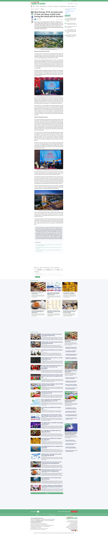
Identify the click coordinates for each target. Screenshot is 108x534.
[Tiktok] (75, 0)
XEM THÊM (47, 493)
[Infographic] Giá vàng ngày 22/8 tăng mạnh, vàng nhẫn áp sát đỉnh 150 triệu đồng (53, 311)
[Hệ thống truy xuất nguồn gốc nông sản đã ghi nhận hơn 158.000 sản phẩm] (36, 386)
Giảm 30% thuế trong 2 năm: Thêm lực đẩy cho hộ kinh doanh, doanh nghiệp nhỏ (51, 462)
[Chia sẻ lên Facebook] (32, 17)
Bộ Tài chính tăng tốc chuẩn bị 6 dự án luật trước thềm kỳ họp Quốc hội (51, 335)
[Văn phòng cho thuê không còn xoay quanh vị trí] (36, 352)
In (58, 269)
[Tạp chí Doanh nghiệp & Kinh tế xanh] (38, 4)
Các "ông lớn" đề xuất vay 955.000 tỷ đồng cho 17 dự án (71, 419)
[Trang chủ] (31, 6)
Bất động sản (68, 362)
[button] (70, 0)
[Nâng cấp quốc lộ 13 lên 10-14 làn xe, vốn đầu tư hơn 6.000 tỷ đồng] (36, 360)
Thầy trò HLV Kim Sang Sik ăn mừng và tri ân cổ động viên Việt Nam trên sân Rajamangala (52, 367)
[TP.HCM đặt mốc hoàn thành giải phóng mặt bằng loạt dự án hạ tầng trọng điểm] (71, 365)
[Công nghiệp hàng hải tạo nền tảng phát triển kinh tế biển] (36, 449)
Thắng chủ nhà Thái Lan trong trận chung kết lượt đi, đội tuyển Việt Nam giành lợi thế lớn (52, 376)
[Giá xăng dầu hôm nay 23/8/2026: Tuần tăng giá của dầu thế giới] (36, 425)
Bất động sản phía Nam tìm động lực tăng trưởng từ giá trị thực (71, 381)
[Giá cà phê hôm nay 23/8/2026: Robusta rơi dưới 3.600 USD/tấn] (36, 433)
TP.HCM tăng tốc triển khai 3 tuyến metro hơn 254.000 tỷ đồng (71, 388)
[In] (32, 22)
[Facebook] (72, 0)
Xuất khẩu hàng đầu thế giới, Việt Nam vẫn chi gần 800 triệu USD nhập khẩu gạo (37, 311)
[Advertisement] (71, 43)
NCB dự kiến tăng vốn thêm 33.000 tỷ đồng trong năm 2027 (71, 451)
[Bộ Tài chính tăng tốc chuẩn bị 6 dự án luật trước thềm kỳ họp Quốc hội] (36, 337)
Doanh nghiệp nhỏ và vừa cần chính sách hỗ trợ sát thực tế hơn (71, 408)
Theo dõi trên (58, 19)
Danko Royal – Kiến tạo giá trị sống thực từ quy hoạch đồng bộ (71, 378)
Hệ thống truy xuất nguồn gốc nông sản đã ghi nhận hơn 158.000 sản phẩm (52, 384)
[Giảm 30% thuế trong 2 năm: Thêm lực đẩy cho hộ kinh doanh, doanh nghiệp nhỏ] (36, 464)
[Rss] (77, 0)
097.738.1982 (74, 511)
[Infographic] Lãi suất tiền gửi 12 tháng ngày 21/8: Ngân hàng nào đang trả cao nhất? (53, 293)
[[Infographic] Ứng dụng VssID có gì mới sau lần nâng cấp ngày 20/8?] (36, 456)
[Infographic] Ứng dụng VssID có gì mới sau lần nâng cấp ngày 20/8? (51, 454)
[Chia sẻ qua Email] (32, 19)
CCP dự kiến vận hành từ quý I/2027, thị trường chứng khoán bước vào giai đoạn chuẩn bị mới (71, 447)
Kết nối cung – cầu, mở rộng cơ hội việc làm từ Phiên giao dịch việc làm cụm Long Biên (69, 311)
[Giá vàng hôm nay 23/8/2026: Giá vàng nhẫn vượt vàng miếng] (69, 286)
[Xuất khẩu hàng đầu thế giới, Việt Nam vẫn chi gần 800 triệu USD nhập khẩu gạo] (38, 304)
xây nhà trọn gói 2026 (68, 14)
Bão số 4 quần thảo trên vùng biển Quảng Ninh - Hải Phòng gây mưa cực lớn (51, 400)
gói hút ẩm (66, 12)
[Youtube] (74, 0)
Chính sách (68, 392)
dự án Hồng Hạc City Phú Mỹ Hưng (69, 11)
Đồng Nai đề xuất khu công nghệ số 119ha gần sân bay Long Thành (71, 385)
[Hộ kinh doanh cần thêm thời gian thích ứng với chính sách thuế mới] (36, 344)
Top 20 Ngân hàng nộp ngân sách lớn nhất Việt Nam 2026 (71, 444)
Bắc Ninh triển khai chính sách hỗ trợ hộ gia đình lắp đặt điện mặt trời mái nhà (71, 415)
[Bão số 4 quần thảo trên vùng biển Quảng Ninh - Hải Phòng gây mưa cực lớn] (36, 402)
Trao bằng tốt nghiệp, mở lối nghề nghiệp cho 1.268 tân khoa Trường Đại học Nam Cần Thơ (52, 486)
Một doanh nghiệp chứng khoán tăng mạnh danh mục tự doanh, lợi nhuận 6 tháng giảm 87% (71, 433)
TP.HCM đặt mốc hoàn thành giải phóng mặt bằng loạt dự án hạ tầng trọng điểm (71, 370)
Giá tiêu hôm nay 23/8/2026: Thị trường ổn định (37, 293)
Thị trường (68, 332)
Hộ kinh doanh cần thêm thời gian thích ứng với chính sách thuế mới (51, 342)
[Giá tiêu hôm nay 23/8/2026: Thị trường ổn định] (38, 286)
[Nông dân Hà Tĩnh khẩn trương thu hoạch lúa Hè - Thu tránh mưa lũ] (36, 394)
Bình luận (32, 12)
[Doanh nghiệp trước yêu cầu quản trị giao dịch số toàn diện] (36, 480)
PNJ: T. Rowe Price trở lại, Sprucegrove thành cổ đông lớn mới (71, 441)
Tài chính (67, 424)
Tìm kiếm (76, 3)
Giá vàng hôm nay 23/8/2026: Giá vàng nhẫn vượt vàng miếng (69, 293)
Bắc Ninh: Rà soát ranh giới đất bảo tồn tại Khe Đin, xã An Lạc (71, 412)
